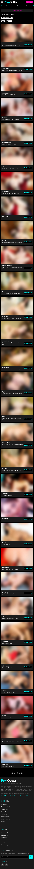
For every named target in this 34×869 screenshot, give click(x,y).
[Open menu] (2, 2)
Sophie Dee (5, 191)
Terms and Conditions (6, 807)
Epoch (2, 840)
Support (3, 821)
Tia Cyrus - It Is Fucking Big (8, 692)
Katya (3, 292)
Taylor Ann (5, 493)
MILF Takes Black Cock (7, 495)
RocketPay (3, 837)
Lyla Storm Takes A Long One (8, 593)
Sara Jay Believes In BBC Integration (10, 119)
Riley (3, 416)
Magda (4, 44)
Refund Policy (4, 814)
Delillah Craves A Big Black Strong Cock (11, 470)
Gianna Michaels (7, 265)
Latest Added (6, 21)
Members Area (4, 804)
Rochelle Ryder (6, 142)
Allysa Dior (5, 316)
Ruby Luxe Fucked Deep (7, 520)
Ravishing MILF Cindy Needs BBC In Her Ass (12, 70)
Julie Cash (5, 167)
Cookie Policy (4, 811)
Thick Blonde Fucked (6, 667)
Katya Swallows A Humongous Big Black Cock (12, 293)
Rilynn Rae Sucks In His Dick (8, 766)
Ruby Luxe (5, 518)
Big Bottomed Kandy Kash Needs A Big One (12, 369)
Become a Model (5, 824)
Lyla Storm (5, 592)
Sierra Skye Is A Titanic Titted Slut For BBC (11, 218)
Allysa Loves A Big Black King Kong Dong (11, 318)
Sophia (4, 715)
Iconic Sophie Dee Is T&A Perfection (10, 193)
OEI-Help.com (4, 835)
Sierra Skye (5, 216)
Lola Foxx (4, 617)
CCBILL (3, 842)
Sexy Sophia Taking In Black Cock (9, 717)
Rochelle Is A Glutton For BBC (9, 144)
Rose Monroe (6, 543)
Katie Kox (4, 241)
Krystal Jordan (6, 392)
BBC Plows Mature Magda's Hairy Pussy (11, 45)
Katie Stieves (5, 341)
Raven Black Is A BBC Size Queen (9, 94)
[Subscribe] (31, 857)
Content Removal (5, 819)
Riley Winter (5, 567)
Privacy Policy (4, 809)
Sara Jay (4, 117)
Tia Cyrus (4, 690)
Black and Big (28, 44)
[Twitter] (2, 864)
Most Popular (7, 18)
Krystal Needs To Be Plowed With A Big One (12, 393)
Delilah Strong (6, 469)
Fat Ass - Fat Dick (6, 544)
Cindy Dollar (5, 68)
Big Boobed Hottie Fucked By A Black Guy (12, 741)
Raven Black (5, 93)
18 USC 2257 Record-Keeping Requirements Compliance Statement (16, 795)
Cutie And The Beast (7, 643)
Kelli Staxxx (5, 666)
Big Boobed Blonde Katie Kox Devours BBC (12, 242)
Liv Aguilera (5, 641)
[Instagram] (6, 864)
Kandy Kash (5, 367)
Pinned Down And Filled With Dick (10, 618)
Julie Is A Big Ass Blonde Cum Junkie (10, 168)
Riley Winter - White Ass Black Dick (10, 569)
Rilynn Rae (5, 764)
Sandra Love (5, 740)
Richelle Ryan (6, 442)
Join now (29, 2)
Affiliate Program (5, 816)
